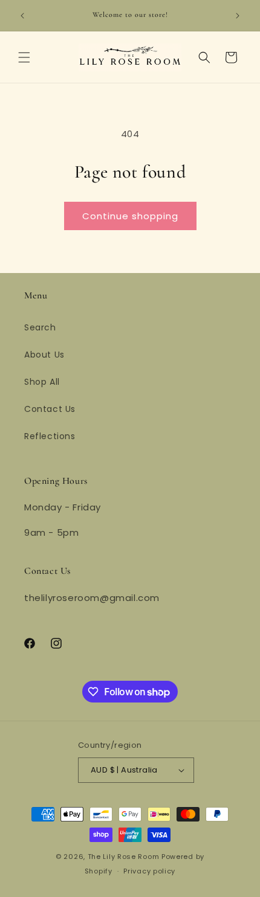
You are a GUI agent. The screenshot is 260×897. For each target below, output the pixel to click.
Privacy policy (149, 871)
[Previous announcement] (22, 15)
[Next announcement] (237, 15)
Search (40, 327)
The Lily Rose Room (124, 856)
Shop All (42, 382)
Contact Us (50, 409)
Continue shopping (130, 216)
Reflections (50, 436)
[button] (24, 57)
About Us (44, 355)
